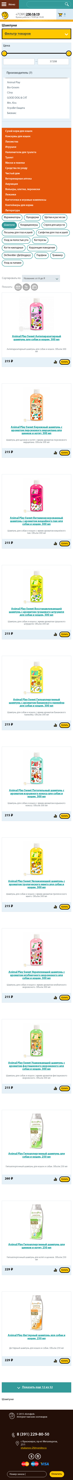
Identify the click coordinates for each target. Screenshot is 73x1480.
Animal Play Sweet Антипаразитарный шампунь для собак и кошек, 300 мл (36, 338)
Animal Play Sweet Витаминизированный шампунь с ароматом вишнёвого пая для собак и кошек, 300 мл (36, 521)
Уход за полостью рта (16, 240)
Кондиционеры (29, 225)
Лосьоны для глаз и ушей (18, 232)
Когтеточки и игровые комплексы (25, 200)
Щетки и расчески (54, 217)
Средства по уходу (16, 168)
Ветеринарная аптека (18, 179)
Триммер (57, 255)
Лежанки (10, 194)
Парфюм (41, 255)
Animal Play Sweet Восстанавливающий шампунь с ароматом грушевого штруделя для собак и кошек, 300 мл (36, 611)
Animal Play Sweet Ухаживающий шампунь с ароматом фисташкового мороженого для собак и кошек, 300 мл (36, 1066)
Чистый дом (12, 173)
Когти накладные (13, 248)
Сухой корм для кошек (18, 131)
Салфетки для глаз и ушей (53, 232)
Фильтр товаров (18, 34)
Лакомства (11, 142)
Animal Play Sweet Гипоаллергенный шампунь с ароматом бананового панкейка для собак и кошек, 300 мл (36, 702)
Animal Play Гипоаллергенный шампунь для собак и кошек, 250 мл (36, 1155)
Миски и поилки (15, 163)
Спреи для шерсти (54, 225)
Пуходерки (32, 217)
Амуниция (11, 184)
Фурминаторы (12, 217)
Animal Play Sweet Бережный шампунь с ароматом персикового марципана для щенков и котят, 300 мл (36, 430)
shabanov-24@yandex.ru (34, 1448)
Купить (64, 362)
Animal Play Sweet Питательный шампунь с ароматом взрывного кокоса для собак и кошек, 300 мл (36, 793)
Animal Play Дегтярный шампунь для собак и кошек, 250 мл (36, 1337)
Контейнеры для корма (19, 205)
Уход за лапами (12, 263)
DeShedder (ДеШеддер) (17, 255)
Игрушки (10, 147)
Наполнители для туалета (20, 152)
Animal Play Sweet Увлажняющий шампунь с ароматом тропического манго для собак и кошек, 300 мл (36, 884)
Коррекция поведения (42, 248)
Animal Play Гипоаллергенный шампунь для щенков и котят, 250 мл (36, 1246)
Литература (12, 210)
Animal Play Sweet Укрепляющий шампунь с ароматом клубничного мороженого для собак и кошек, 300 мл (37, 975)
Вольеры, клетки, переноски (22, 189)
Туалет (9, 157)
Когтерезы (40, 240)
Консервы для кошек (17, 136)
